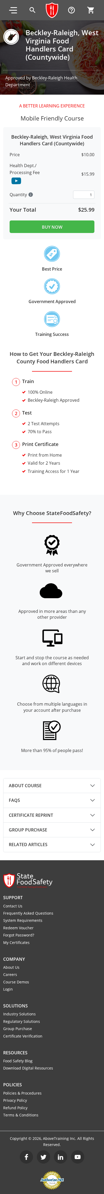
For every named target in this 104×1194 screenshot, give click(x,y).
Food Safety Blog (18, 1060)
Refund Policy (15, 1107)
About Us (11, 967)
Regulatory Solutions (21, 1021)
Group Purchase (28, 830)
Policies (12, 1085)
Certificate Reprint (31, 815)
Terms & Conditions (20, 1114)
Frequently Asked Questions (28, 913)
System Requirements (22, 920)
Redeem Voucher (18, 927)
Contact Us (12, 905)
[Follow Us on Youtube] (77, 1157)
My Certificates (16, 942)
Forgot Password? (18, 935)
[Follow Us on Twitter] (43, 1157)
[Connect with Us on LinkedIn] (60, 1157)
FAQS (14, 800)
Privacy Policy (15, 1100)
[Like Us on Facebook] (26, 1157)
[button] (13, 10)
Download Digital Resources (28, 1068)
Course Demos (16, 981)
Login (8, 989)
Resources (15, 1053)
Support (13, 897)
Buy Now (52, 227)
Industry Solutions (19, 1013)
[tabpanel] (52, 785)
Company (14, 959)
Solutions (15, 1006)
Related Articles (28, 844)
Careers (10, 974)
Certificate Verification (22, 1036)
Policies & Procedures (22, 1093)
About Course (25, 786)
